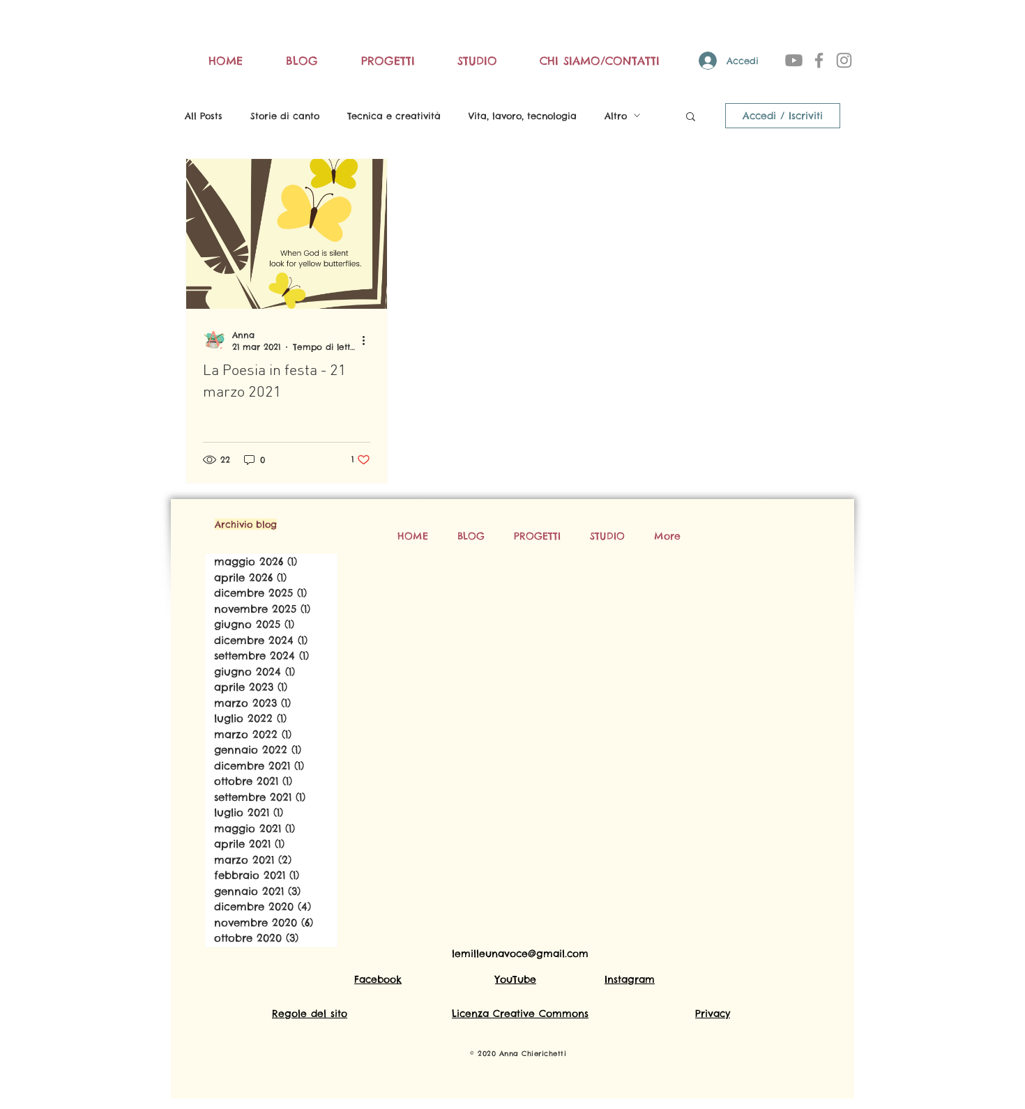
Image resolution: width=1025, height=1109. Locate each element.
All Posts (203, 115)
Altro (616, 115)
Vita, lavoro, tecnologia (523, 115)
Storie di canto (284, 115)
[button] (690, 117)
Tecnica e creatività (394, 115)
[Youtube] (794, 60)
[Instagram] (844, 60)
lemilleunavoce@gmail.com (520, 953)
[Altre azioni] (368, 340)
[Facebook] (819, 60)
